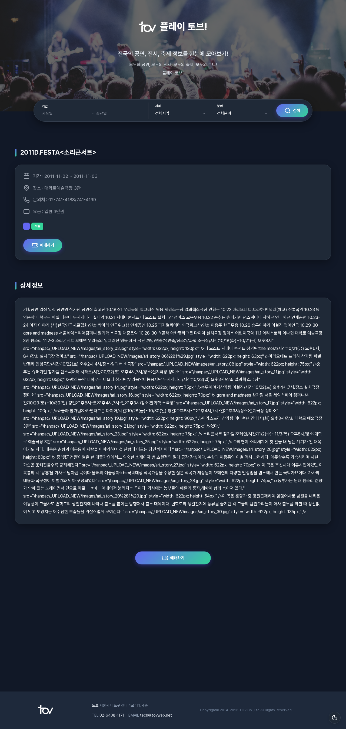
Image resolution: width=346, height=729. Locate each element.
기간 (45, 106)
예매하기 (47, 245)
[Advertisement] (173, 637)
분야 (220, 106)
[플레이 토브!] (45, 713)
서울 (37, 226)
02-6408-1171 (111, 715)
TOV (243, 710)
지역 (158, 106)
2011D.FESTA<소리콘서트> (58, 152)
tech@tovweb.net (156, 715)
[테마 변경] (335, 718)
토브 (95, 705)
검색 (296, 110)
